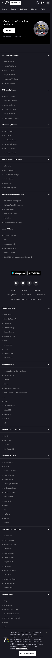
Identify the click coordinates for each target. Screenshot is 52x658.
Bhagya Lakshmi (9, 244)
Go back (9, 30)
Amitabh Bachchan (10, 579)
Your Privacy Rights (27, 653)
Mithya (6, 505)
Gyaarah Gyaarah (10, 471)
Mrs (5, 397)
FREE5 (43, 9)
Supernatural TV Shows (11, 118)
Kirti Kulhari (7, 575)
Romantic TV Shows (10, 101)
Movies (34, 9)
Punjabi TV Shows (9, 83)
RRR (5, 423)
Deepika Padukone (10, 544)
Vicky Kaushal (8, 562)
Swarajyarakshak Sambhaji (13, 222)
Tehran (6, 384)
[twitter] (28, 283)
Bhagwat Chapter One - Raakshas (15, 371)
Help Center (37, 290)
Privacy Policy (10, 295)
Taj (5, 510)
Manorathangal (9, 475)
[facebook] (15, 283)
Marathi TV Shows (10, 66)
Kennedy (6, 380)
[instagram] (21, 283)
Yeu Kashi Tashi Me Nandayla (13, 205)
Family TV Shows (9, 105)
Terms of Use (25, 295)
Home (4, 9)
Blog (5, 601)
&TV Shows (7, 136)
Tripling (6, 518)
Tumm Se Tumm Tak (10, 319)
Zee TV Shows (8, 131)
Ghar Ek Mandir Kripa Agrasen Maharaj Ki (18, 257)
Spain (5, 627)
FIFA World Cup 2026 (11, 609)
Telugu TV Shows (9, 75)
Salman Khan (8, 549)
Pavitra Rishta (8, 179)
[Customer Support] (42, 3)
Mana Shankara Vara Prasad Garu (15, 393)
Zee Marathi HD (9, 449)
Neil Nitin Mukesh (9, 570)
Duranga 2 (7, 501)
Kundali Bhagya (9, 332)
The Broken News (9, 492)
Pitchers (6, 523)
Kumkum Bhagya (9, 328)
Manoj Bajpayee (9, 553)
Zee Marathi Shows (10, 140)
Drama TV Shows (9, 96)
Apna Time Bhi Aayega (11, 175)
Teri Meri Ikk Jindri (10, 188)
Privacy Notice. (22, 649)
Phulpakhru (7, 218)
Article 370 (7, 410)
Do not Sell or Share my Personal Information (25, 299)
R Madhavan (8, 536)
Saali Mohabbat (9, 375)
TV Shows (23, 9)
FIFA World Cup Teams (11, 614)
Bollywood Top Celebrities (11, 529)
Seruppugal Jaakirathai (11, 484)
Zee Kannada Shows (10, 144)
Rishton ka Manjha (10, 235)
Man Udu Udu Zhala (10, 214)
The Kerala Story (9, 406)
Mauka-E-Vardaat (9, 253)
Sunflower (7, 514)
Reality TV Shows (9, 114)
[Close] (46, 632)
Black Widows (8, 497)
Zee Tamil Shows (9, 148)
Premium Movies (8, 364)
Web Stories (8, 605)
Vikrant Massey (9, 540)
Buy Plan (16, 3)
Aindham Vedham (10, 488)
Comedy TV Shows (10, 109)
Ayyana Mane (8, 462)
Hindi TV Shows (9, 62)
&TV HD (6, 445)
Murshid (6, 466)
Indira (6, 349)
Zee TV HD (7, 440)
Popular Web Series (9, 455)
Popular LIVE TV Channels (11, 429)
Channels (12, 290)
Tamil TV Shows (9, 70)
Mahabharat (8, 315)
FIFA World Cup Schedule (12, 618)
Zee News (7, 436)
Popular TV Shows (8, 308)
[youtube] (34, 283)
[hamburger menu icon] (48, 3)
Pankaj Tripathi (9, 557)
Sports (13, 9)
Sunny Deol (7, 566)
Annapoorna (8, 345)
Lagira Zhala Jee (9, 209)
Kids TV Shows (8, 358)
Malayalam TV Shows (11, 79)
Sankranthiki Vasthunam (12, 388)
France (6, 622)
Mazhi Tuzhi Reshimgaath (12, 201)
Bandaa (6, 419)
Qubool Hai (7, 183)
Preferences (40, 295)
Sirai (5, 401)
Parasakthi (7, 414)
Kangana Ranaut (9, 583)
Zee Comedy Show (10, 248)
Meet (5, 240)
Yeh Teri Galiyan (9, 170)
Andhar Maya (8, 479)
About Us (24, 290)
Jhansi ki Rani (8, 323)
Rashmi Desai (8, 588)
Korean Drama (9, 354)
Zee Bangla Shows (10, 153)
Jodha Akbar (8, 166)
